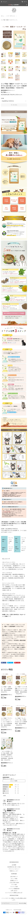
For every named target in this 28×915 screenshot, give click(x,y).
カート (25, 1)
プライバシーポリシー (14, 869)
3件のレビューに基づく (8, 779)
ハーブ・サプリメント (10, 15)
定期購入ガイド (14, 880)
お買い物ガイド (14, 876)
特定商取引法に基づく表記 (14, 867)
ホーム (2, 15)
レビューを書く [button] (14, 780)
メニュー (5, 1)
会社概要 (14, 865)
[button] (4, 90)
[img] (10, 799)
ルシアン (10, 909)
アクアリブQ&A (14, 886)
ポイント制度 (14, 878)
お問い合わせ (14, 890)
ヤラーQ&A (14, 884)
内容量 (2, 98)
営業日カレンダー (14, 871)
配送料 (5, 94)
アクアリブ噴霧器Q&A (14, 888)
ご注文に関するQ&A (14, 882)
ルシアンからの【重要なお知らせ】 (14, 892)
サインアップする (22, 903)
